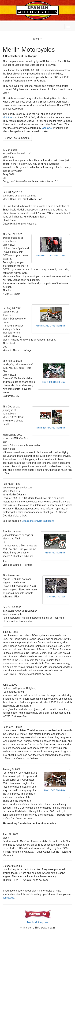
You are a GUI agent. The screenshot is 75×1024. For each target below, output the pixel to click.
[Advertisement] (37, 967)
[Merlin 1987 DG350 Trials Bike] (51, 416)
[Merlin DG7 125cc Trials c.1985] (50, 244)
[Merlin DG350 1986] (56, 585)
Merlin (36, 38)
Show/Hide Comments (17, 138)
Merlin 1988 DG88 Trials (53, 381)
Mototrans (8, 117)
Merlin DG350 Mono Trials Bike (50, 325)
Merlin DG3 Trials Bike (54, 790)
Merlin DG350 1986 (56, 596)
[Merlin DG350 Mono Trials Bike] (50, 314)
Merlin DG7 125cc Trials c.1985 (50, 255)
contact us (8, 897)
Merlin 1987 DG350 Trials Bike (50, 427)
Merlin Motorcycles (37, 922)
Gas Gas (47, 128)
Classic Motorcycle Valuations (38, 520)
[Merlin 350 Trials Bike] (55, 541)
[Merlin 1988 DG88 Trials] (54, 370)
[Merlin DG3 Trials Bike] (55, 779)
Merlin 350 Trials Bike (55, 552)
